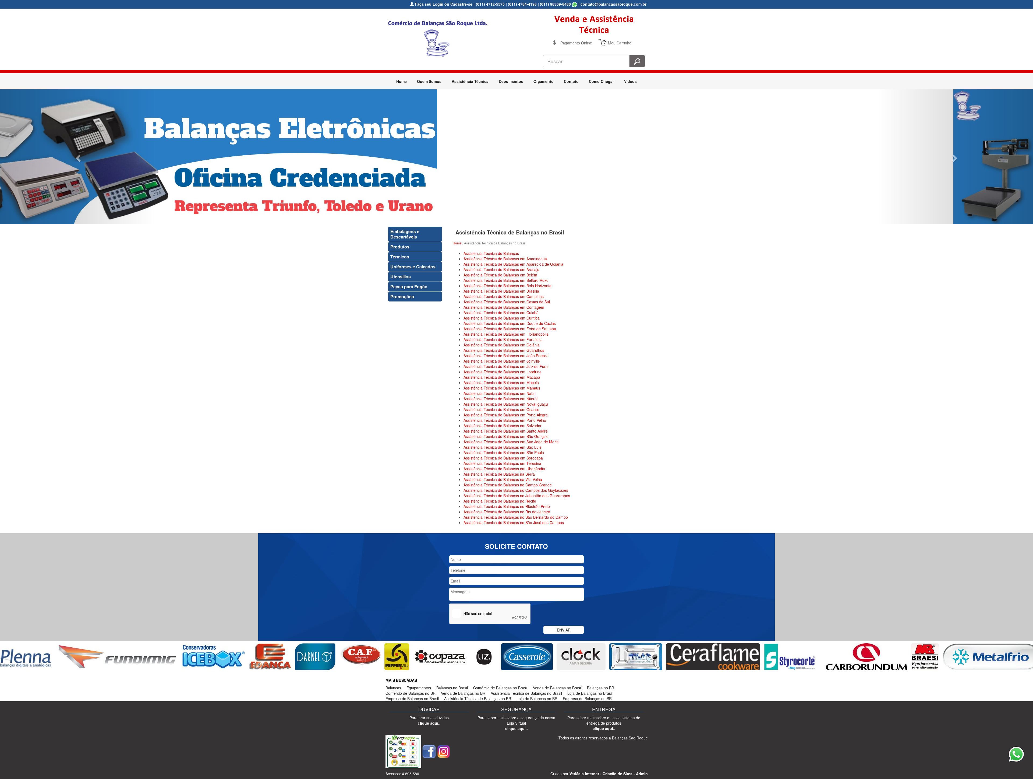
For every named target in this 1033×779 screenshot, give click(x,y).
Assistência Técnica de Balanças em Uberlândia (504, 468)
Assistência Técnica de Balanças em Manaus (502, 388)
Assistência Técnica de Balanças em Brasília (501, 291)
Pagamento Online (576, 42)
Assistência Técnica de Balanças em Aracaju (501, 269)
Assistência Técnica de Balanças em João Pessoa (506, 355)
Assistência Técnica (470, 81)
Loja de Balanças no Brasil (590, 693)
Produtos (399, 247)
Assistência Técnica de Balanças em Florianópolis (506, 334)
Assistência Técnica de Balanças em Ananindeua (505, 258)
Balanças (393, 687)
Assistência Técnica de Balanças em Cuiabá (501, 312)
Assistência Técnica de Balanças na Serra (499, 474)
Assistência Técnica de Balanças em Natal (499, 393)
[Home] (439, 38)
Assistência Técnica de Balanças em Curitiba (502, 318)
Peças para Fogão (408, 286)
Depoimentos (511, 81)
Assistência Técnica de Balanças (491, 253)
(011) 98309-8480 (555, 4)
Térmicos (399, 257)
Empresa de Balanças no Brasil (412, 698)
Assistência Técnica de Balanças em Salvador (503, 425)
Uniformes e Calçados (413, 267)
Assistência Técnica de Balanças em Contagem (504, 307)
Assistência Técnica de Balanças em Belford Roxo (506, 280)
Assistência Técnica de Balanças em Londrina (503, 371)
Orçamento (543, 81)
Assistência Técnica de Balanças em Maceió (501, 382)
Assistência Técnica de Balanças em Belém (500, 275)
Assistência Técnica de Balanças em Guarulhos (504, 350)
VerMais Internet (584, 773)
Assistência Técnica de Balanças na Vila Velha (503, 479)
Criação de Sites (617, 773)
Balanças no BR (600, 687)
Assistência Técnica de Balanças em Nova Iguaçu (506, 404)
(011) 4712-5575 (490, 4)
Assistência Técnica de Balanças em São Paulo (504, 452)
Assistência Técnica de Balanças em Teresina (502, 463)
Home (401, 81)
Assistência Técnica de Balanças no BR (477, 698)
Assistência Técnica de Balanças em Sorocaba (503, 458)
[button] (77, 156)
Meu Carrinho (619, 42)
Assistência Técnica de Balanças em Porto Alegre (506, 414)
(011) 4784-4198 (522, 4)
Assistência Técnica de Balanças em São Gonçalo (506, 436)
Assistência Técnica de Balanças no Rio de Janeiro (507, 511)
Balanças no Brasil (452, 687)
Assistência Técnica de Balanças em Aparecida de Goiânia (513, 264)
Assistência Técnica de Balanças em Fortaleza (503, 339)
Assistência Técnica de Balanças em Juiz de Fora (506, 366)
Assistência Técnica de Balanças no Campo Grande (508, 484)
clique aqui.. (429, 723)
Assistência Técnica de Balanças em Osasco (501, 409)
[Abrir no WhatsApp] (574, 4)
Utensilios (400, 276)
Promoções (402, 296)
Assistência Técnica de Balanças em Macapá (502, 377)
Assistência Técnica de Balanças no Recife (500, 501)
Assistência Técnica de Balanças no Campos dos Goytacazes (516, 490)
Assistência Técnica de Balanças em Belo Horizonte (507, 285)
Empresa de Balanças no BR (587, 698)
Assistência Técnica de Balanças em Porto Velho (505, 420)
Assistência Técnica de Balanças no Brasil (526, 693)
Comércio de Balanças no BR (410, 693)
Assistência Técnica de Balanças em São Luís (503, 447)
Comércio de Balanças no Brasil (500, 687)
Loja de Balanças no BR (536, 698)
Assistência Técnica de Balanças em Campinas (504, 296)
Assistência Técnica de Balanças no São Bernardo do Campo (516, 517)
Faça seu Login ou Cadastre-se (443, 4)
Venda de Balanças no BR (463, 693)
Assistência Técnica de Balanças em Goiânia (502, 345)
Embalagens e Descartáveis (404, 234)
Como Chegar (601, 81)
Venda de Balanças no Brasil (557, 687)
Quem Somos (429, 81)
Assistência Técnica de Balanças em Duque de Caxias (510, 323)
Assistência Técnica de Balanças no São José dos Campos (514, 522)
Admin (642, 773)
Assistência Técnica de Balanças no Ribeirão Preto (507, 506)
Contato (571, 81)
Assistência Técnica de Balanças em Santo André (506, 431)
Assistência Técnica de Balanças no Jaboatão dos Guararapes (517, 495)
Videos (630, 81)
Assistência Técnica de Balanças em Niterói (500, 398)
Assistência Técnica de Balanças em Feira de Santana (510, 328)
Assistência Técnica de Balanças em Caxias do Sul (507, 301)
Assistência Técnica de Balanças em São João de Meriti (511, 441)
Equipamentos (418, 687)
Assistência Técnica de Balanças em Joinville (502, 361)
